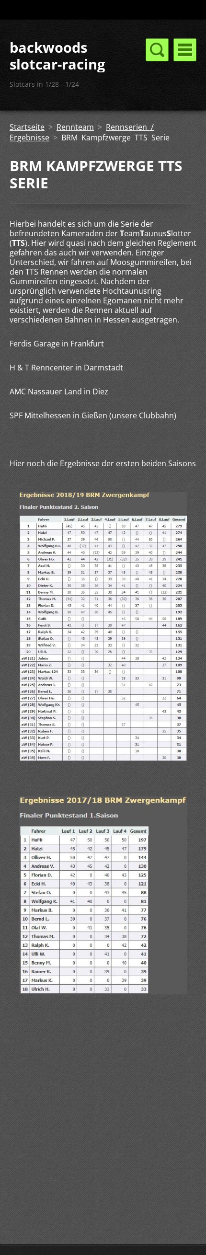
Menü (184, 49)
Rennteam (75, 127)
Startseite (27, 127)
